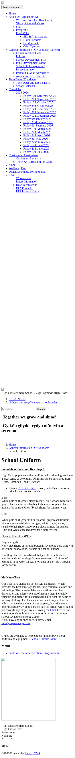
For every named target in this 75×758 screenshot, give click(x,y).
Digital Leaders (32, 39)
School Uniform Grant (43, 638)
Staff (18, 26)
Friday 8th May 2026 (35, 138)
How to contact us (26, 184)
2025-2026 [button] (22, 92)
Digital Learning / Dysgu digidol (27, 171)
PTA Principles (24, 188)
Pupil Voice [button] (22, 33)
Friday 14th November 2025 (39, 109)
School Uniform (30, 66)
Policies (20, 56)
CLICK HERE (27, 488)
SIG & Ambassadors (35, 36)
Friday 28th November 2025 (39, 112)
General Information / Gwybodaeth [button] (34, 49)
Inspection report (25, 69)
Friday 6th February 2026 (38, 125)
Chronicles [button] (15, 89)
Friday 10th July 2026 (36, 151)
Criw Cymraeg (31, 46)
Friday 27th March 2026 (37, 132)
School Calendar (25, 85)
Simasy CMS (32, 753)
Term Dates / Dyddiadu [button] (22, 79)
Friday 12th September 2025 (39, 95)
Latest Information (26, 181)
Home (12, 13)
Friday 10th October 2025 (38, 102)
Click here (56, 610)
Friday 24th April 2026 (36, 135)
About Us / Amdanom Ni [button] (23, 16)
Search (41, 409)
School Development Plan (31, 59)
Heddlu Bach (31, 43)
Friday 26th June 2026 (36, 148)
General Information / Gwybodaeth (29, 447)
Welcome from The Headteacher (34, 20)
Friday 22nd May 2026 (36, 142)
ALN (12, 165)
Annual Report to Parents (30, 76)
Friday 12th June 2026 (36, 145)
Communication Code (28, 53)
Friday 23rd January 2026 (38, 122)
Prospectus (22, 29)
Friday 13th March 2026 (37, 128)
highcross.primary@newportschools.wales (33, 402)
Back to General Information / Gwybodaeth (34, 653)
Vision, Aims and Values (30, 23)
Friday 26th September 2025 (39, 99)
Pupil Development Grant (31, 62)
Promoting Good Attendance (32, 72)
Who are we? (23, 178)
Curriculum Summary (28, 158)
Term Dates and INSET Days (33, 82)
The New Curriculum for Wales (34, 161)
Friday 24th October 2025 (38, 105)
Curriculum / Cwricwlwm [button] (23, 155)
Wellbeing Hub (17, 168)
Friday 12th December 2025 (39, 115)
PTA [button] (11, 174)
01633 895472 (17, 399)
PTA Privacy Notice (27, 191)
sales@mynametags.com (15, 623)
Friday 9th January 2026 (37, 118)
